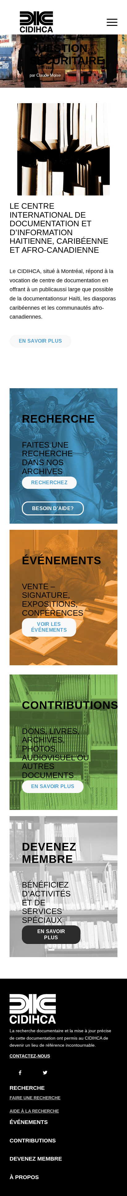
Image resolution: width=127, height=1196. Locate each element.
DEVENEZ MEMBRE (36, 1159)
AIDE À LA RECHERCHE (34, 1111)
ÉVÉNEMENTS (29, 1122)
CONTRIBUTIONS (33, 1141)
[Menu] (108, 22)
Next (121, 61)
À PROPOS (24, 1177)
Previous (5, 61)
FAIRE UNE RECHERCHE (35, 1097)
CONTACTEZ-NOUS (30, 1055)
